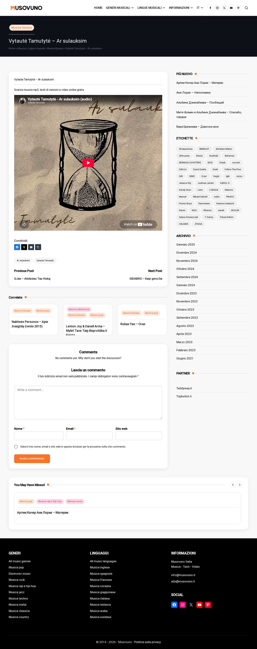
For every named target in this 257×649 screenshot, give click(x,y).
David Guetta (199, 169)
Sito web (121, 428)
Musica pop (43, 311)
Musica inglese (100, 567)
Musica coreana (100, 586)
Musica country (19, 617)
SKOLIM (235, 210)
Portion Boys (185, 203)
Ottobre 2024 (185, 269)
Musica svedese (100, 617)
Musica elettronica (79, 309)
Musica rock (17, 579)
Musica (22, 48)
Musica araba (99, 611)
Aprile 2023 (184, 334)
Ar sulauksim (23, 260)
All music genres (20, 561)
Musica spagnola (101, 573)
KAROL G (225, 183)
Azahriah (213, 155)
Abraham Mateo (224, 148)
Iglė (228, 176)
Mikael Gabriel (200, 196)
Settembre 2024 (187, 277)
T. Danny (209, 217)
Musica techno (18, 598)
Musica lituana (21, 27)
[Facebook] (17, 247)
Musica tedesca (100, 604)
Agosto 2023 (185, 325)
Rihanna (208, 210)
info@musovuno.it (183, 575)
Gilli (181, 176)
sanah (221, 210)
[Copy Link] (38, 247)
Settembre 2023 (187, 317)
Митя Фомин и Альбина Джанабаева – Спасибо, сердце (209, 114)
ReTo (194, 210)
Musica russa (75, 501)
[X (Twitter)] (24, 247)
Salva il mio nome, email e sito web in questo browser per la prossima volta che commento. (73, 446)
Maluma (229, 189)
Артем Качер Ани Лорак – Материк (199, 82)
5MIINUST (204, 148)
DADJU (183, 169)
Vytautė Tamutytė (45, 260)
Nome (19, 428)
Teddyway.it (184, 388)
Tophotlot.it (184, 396)
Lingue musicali (36, 48)
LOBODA (213, 189)
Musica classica (19, 611)
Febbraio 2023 (185, 350)
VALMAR (183, 223)
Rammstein (204, 203)
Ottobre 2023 (185, 309)
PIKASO (230, 196)
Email (70, 428)
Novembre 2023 (187, 301)
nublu (217, 196)
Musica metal (17, 604)
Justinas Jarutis (206, 183)
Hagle (216, 176)
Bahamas (229, 155)
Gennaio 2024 (185, 285)
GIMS (192, 176)
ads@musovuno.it (183, 581)
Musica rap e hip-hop (50, 501)
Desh (215, 169)
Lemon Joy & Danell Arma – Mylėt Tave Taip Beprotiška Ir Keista (86, 330)
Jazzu (239, 176)
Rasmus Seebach (225, 203)
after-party (184, 155)
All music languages (103, 561)
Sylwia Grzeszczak (188, 217)
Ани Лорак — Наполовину (193, 92)
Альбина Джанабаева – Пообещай (200, 102)
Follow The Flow (233, 169)
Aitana (199, 155)
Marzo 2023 (184, 342)
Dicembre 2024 (186, 252)
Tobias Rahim (226, 217)
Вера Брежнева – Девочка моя (197, 126)
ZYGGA (198, 223)
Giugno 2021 (185, 358)
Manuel (182, 196)
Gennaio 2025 (185, 244)
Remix (182, 210)
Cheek (222, 162)
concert (236, 162)
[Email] (31, 247)
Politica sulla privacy (147, 642)
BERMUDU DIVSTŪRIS (190, 162)
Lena (200, 189)
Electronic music (20, 573)
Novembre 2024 (187, 260)
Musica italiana (100, 598)
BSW (210, 162)
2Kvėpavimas (185, 148)
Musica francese (101, 579)
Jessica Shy (185, 183)
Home (12, 48)
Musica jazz (16, 592)
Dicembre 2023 (186, 293)
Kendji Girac (185, 189)
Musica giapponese (102, 592)
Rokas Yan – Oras (132, 324)
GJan (204, 176)
